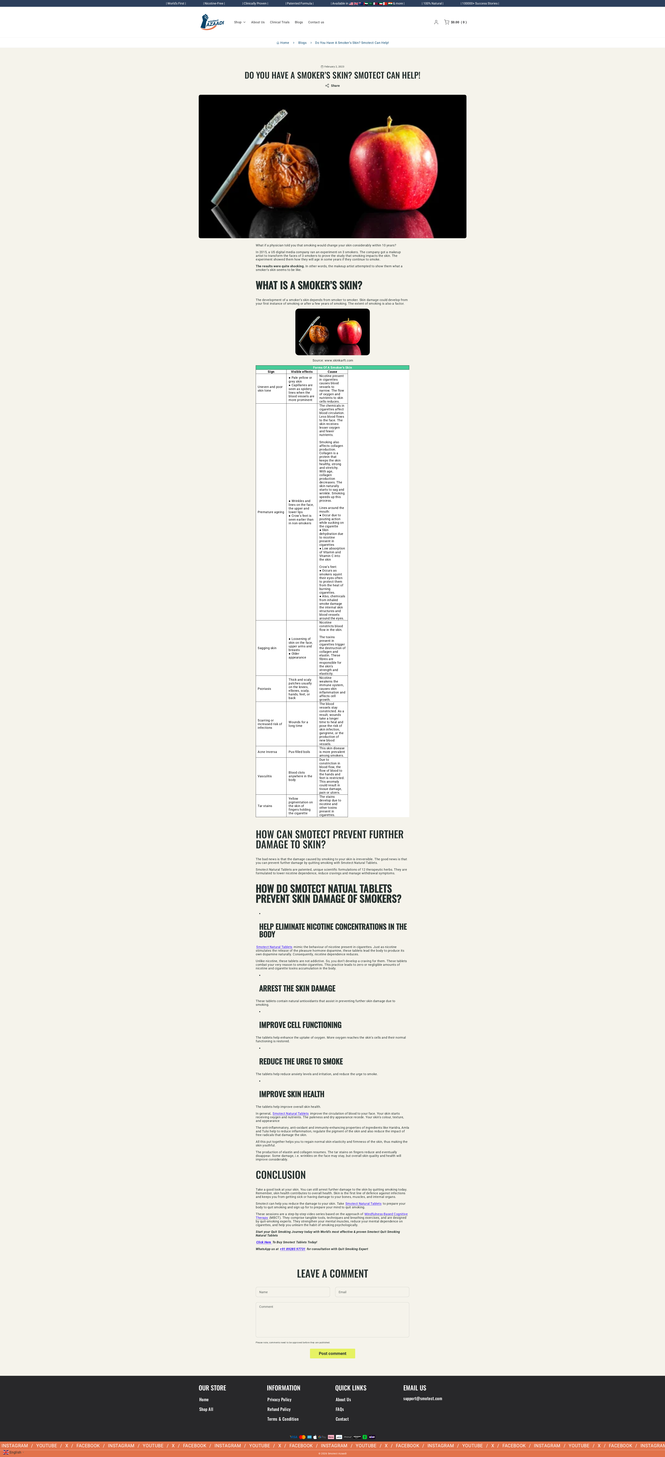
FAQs (340, 1409)
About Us (343, 1399)
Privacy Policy (279, 1399)
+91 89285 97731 (292, 1249)
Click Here (264, 1242)
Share (335, 85)
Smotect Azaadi (337, 1453)
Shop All (206, 1409)
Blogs (302, 43)
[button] (455, 22)
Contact (342, 1419)
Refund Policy (279, 1409)
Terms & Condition (283, 1419)
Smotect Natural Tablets (274, 947)
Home (284, 43)
